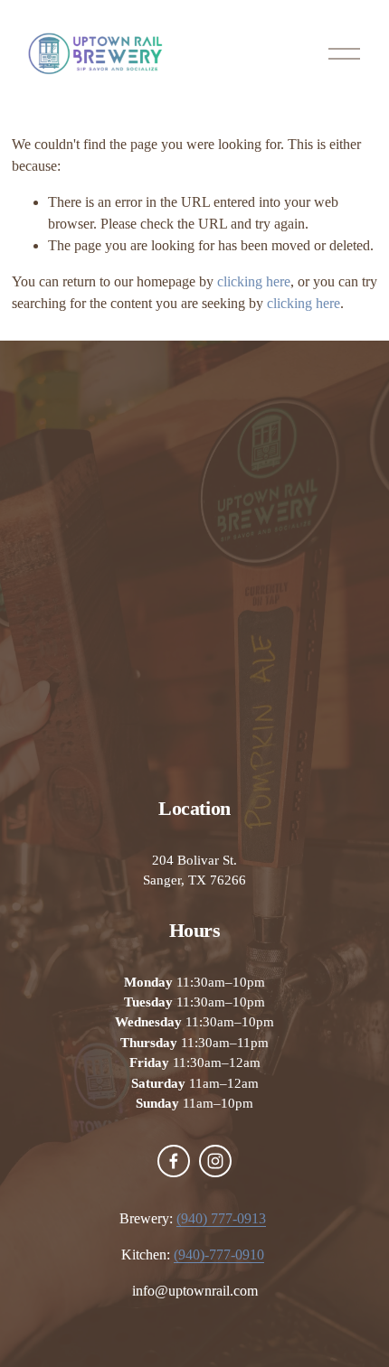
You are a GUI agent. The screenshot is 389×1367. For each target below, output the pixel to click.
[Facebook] (173, 1161)
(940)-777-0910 (219, 1254)
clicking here (253, 281)
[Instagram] (215, 1161)
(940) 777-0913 (221, 1218)
